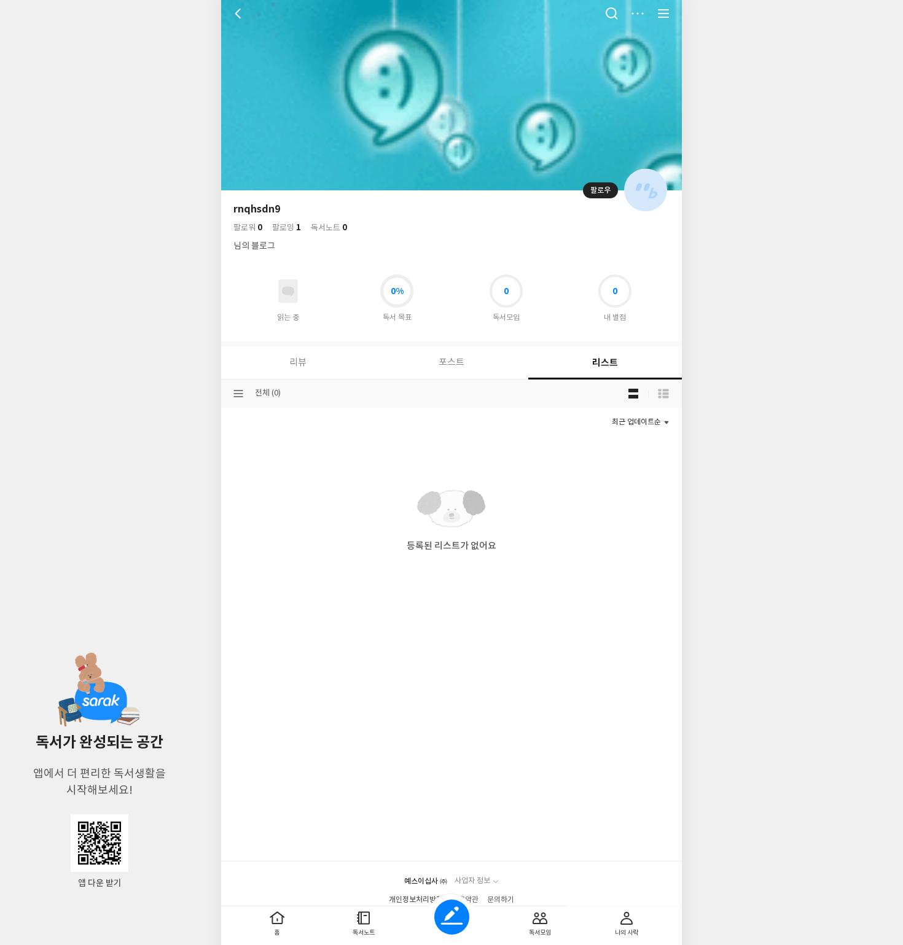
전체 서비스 (663, 13)
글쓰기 (451, 917)
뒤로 (239, 13)
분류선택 (238, 393)
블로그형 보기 (633, 393)
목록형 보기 (663, 393)
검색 (612, 13)
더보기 (637, 13)
